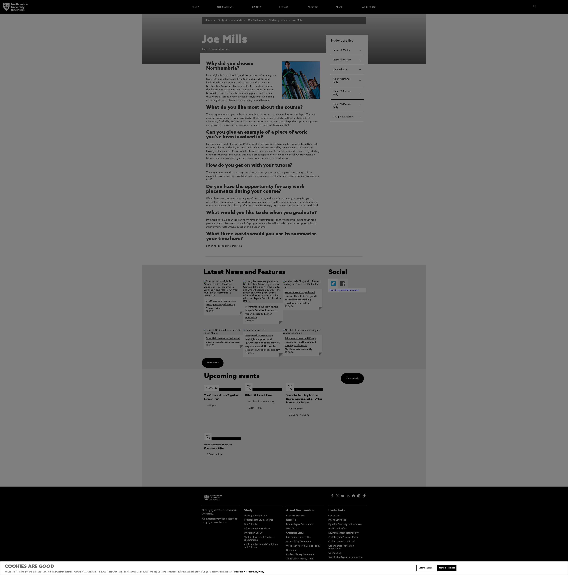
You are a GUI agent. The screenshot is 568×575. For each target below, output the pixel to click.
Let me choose (425, 568)
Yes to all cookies (447, 568)
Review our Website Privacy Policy (248, 572)
